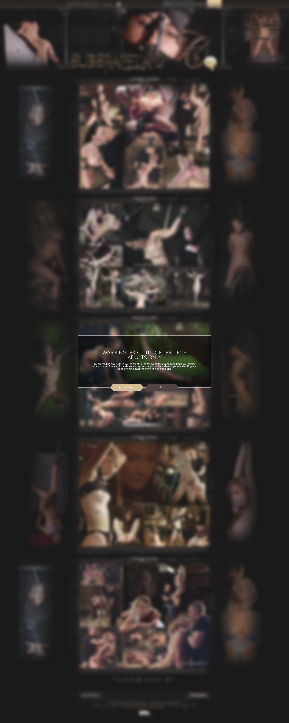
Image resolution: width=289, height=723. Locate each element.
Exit (162, 387)
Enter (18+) (127, 387)
